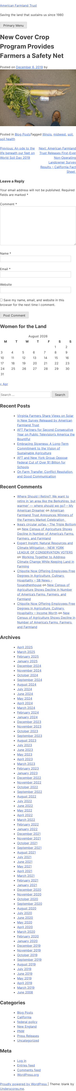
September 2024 (29, 680)
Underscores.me (12, 1089)
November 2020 (29, 894)
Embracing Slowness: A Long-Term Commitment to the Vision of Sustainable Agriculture (43, 448)
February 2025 (28, 656)
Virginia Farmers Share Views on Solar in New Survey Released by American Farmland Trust (45, 420)
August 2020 (26, 908)
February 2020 (28, 936)
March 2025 (26, 652)
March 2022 (26, 820)
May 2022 (24, 810)
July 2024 (24, 689)
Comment (8, 204)
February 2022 (28, 824)
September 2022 (29, 792)
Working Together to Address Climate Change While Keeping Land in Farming (45, 561)
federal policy (27, 1022)
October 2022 (27, 787)
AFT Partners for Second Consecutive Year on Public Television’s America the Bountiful (46, 434)
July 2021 (24, 857)
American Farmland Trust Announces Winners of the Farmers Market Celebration (45, 515)
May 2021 (24, 866)
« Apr (4, 384)
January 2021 (27, 885)
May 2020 (24, 922)
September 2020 (29, 904)
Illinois (47, 134)
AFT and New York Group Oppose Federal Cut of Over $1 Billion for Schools (42, 462)
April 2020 (25, 927)
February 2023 (28, 768)
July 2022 (24, 801)
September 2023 (29, 736)
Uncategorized (28, 1040)
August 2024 (26, 684)
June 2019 (24, 974)
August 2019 (26, 964)
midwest (59, 134)
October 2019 (27, 955)
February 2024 (28, 712)
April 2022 (25, 815)
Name (5, 253)
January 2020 (27, 941)
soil (70, 134)
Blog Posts (22, 134)
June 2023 (25, 750)
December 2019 (29, 946)
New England (27, 1026)
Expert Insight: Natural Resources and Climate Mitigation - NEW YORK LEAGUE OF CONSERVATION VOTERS (45, 547)
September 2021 (29, 848)
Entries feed (26, 1065)
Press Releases (28, 1036)
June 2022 (25, 806)
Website (6, 284)
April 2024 (25, 703)
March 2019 (25, 988)
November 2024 (29, 670)
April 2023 (25, 759)
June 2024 (25, 694)
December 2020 (29, 890)
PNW (20, 1031)
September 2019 (29, 960)
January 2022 (27, 829)
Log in (21, 1061)
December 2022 (29, 778)
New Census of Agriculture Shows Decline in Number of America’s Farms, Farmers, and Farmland (45, 533)
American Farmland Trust (18, 5)
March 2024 (26, 708)
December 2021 (29, 834)
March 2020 (26, 932)
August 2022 (26, 796)
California (24, 1017)
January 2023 (27, 773)
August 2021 (26, 852)
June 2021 (24, 862)
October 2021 (27, 843)
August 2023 (26, 740)
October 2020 (27, 899)
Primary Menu (13, 25)
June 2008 (25, 992)
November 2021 (29, 838)
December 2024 (29, 666)
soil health (7, 139)
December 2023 (29, 722)
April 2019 (24, 983)
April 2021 (24, 871)
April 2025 (25, 647)
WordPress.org (28, 1075)
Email (5, 269)
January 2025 (27, 661)
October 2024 (27, 675)
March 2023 (26, 764)
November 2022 (29, 782)
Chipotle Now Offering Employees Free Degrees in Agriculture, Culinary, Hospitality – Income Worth (46, 608)
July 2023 (24, 745)
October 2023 (27, 731)
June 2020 (25, 918)
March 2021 (25, 876)
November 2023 (29, 726)
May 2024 (24, 698)
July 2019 (24, 969)
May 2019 (24, 978)
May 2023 (24, 754)
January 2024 (27, 717)
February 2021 (27, 880)
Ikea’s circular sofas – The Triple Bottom (46, 524)
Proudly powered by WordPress (24, 1084)
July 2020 (24, 913)
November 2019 (29, 950)
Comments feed (29, 1070)
